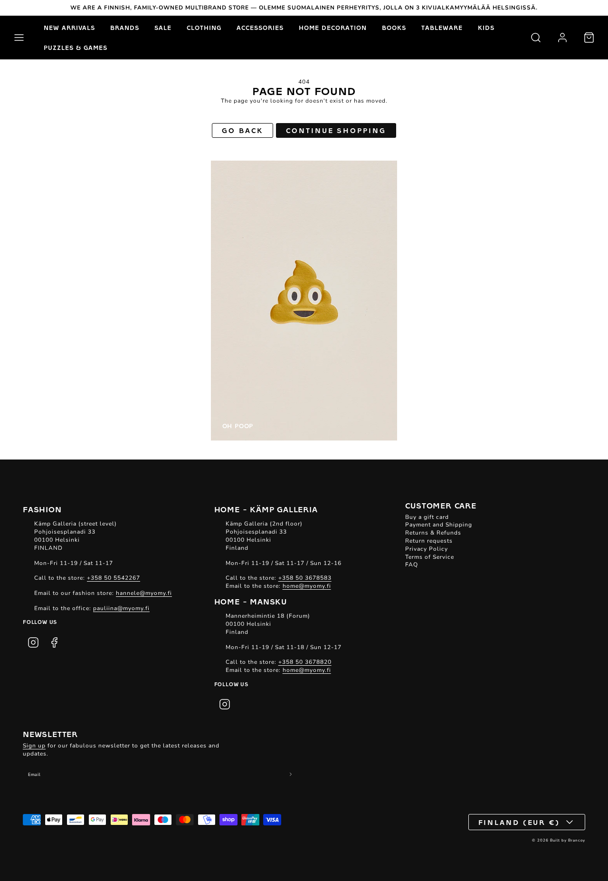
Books (394, 27)
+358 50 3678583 (305, 578)
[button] (19, 37)
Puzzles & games (75, 47)
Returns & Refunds (433, 532)
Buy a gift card (427, 517)
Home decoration (333, 27)
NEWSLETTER (50, 733)
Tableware (442, 27)
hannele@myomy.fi (144, 593)
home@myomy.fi (307, 586)
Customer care (440, 505)
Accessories (260, 27)
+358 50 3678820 (305, 662)
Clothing (204, 27)
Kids (486, 27)
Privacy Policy (426, 549)
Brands (124, 27)
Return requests (429, 541)
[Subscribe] (291, 774)
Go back (242, 130)
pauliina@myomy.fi (121, 608)
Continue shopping (336, 130)
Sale (162, 27)
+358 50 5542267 (113, 578)
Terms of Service (429, 557)
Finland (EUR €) (519, 822)
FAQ (411, 564)
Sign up (34, 745)
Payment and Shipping (438, 524)
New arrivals (69, 27)
